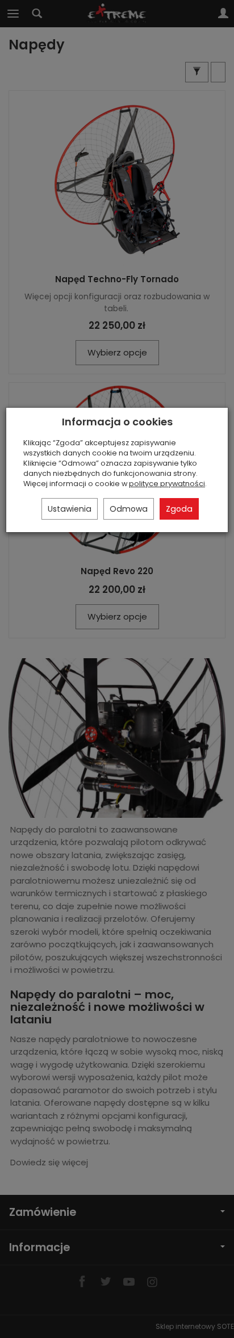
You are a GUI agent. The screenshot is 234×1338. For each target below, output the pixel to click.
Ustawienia (69, 509)
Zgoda (179, 509)
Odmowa (129, 509)
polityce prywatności (167, 483)
